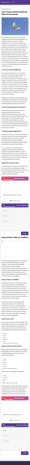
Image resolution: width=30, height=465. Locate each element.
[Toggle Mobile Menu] (13, 2)
